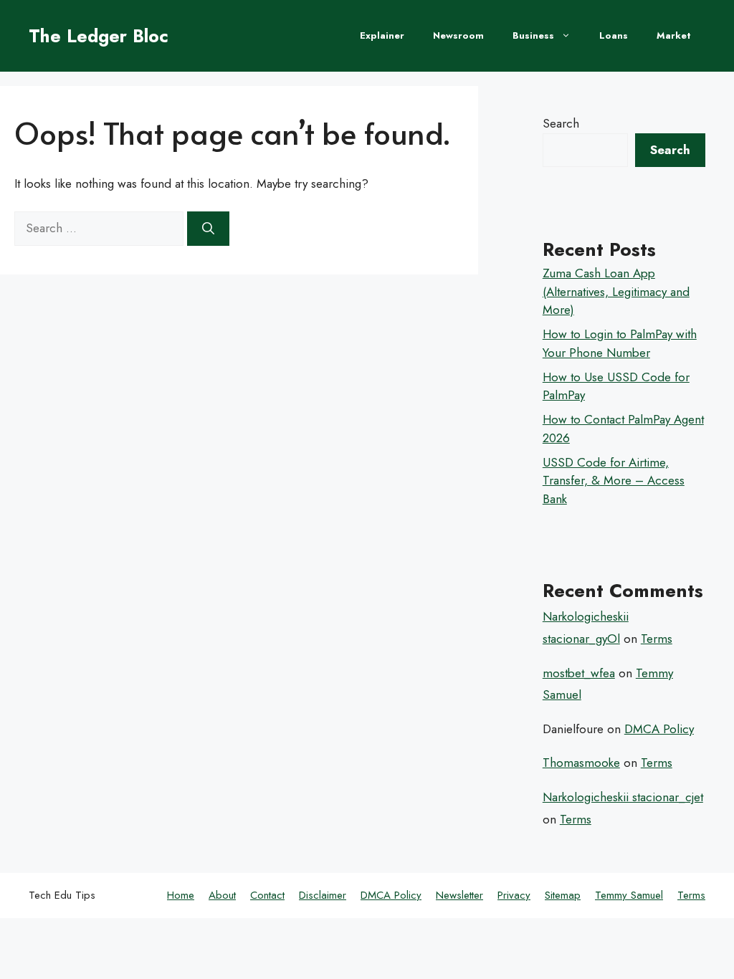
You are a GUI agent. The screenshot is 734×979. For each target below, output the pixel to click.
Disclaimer (322, 895)
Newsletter (459, 895)
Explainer (382, 35)
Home (180, 895)
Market (674, 35)
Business (533, 35)
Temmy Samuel (629, 895)
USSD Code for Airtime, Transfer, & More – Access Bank (614, 480)
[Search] (208, 228)
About (222, 895)
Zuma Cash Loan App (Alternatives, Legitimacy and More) (616, 291)
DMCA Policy (659, 728)
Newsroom (458, 35)
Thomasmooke (581, 762)
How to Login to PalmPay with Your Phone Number (620, 343)
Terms (656, 638)
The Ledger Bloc (98, 36)
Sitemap (563, 895)
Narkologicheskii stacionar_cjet (623, 797)
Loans (613, 35)
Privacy (513, 895)
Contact (267, 895)
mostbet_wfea (579, 673)
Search (561, 123)
